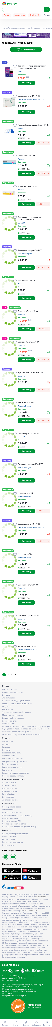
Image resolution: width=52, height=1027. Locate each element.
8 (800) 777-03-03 (30, 911)
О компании (7, 742)
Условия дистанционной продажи (16, 712)
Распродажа (19, 15)
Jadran (20, 72)
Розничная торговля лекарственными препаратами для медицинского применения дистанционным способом (26, 728)
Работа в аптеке (9, 837)
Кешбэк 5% (34, 15)
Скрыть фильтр (28, 50)
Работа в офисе (8, 839)
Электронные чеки (10, 800)
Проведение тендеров (11, 807)
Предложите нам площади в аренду (17, 815)
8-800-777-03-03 (10, 965)
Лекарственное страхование (14, 762)
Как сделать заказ (9, 689)
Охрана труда (8, 845)
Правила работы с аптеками (14, 776)
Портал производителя (12, 813)
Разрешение (7, 709)
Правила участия (9, 789)
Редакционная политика (12, 759)
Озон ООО (21, 223)
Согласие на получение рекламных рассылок (21, 735)
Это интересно (8, 698)
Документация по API (11, 821)
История (5, 744)
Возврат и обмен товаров (13, 718)
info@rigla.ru (21, 996)
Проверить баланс (10, 791)
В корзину (26, 83)
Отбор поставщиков (10, 818)
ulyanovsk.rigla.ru (41, 897)
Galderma (21, 315)
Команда (6, 747)
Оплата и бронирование (12, 692)
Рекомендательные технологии (15, 773)
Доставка (6, 695)
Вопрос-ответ (8, 797)
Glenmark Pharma (24, 406)
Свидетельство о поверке (13, 767)
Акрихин (21, 159)
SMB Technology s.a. (25, 254)
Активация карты (9, 786)
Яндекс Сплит (8, 121)
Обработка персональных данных (16, 732)
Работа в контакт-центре (12, 842)
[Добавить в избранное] (15, 66)
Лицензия (6, 707)
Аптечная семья (9, 783)
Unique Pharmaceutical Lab (27, 650)
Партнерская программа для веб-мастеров (20, 827)
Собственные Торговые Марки (15, 824)
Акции (6, 15)
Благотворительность (11, 753)
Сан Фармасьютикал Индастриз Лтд (31, 99)
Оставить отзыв (9, 756)
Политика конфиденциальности (16, 701)
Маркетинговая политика (13, 715)
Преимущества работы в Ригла (15, 834)
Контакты (6, 750)
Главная (5, 28)
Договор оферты (9, 721)
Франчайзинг (8, 810)
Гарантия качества (10, 764)
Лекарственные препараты (19, 28)
